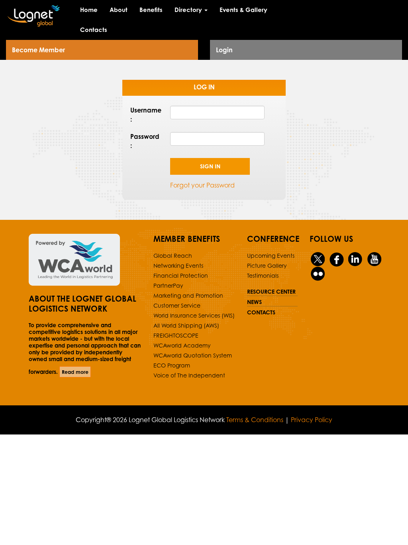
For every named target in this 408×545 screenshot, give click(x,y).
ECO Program (171, 365)
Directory (189, 10)
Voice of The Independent (189, 375)
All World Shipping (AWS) (186, 325)
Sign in (210, 166)
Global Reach (172, 255)
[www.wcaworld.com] (85, 260)
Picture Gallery (267, 265)
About (119, 10)
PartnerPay (168, 285)
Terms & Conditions (254, 420)
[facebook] (337, 259)
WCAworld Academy (182, 345)
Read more (75, 372)
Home (89, 10)
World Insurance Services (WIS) (194, 315)
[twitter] (318, 259)
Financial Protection (180, 275)
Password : (144, 141)
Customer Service (176, 305)
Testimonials (263, 275)
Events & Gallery (243, 10)
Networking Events (178, 265)
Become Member (38, 50)
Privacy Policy (311, 420)
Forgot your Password (202, 185)
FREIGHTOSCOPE (175, 335)
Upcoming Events (270, 255)
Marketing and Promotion (188, 295)
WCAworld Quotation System (192, 355)
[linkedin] (355, 259)
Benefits (151, 10)
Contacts (93, 30)
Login (224, 50)
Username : (144, 114)
